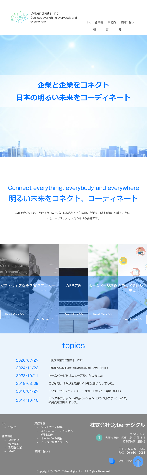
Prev (5, 97)
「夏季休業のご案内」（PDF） (66, 360)
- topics (9, 427)
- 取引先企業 (12, 447)
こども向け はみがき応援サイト (67, 383)
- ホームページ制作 (48, 438)
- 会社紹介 (10, 440)
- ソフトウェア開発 (48, 427)
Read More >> (14, 314)
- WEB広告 (43, 434)
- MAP (8, 451)
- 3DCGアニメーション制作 (53, 431)
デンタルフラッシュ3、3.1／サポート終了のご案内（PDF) (84, 391)
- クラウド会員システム (51, 442)
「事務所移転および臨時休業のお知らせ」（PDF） (78, 368)
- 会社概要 (10, 443)
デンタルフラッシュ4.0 (111, 398)
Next (142, 97)
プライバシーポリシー (131, 461)
